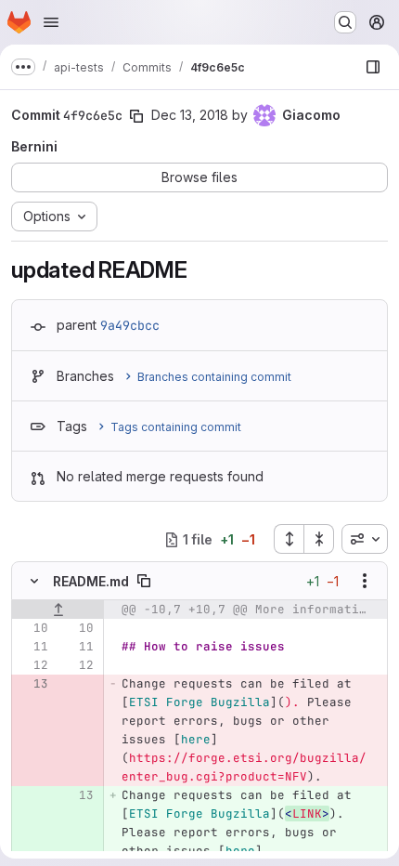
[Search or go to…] (345, 22)
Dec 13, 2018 (189, 115)
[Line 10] (32, 628)
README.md (91, 581)
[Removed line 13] (32, 684)
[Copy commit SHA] (136, 116)
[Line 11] (32, 646)
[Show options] (365, 581)
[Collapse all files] (319, 539)
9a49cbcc (130, 325)
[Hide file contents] (34, 581)
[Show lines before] (58, 609)
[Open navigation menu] (51, 22)
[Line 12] (32, 665)
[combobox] (364, 539)
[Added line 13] (78, 795)
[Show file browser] (373, 67)
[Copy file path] (144, 581)
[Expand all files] (288, 539)
